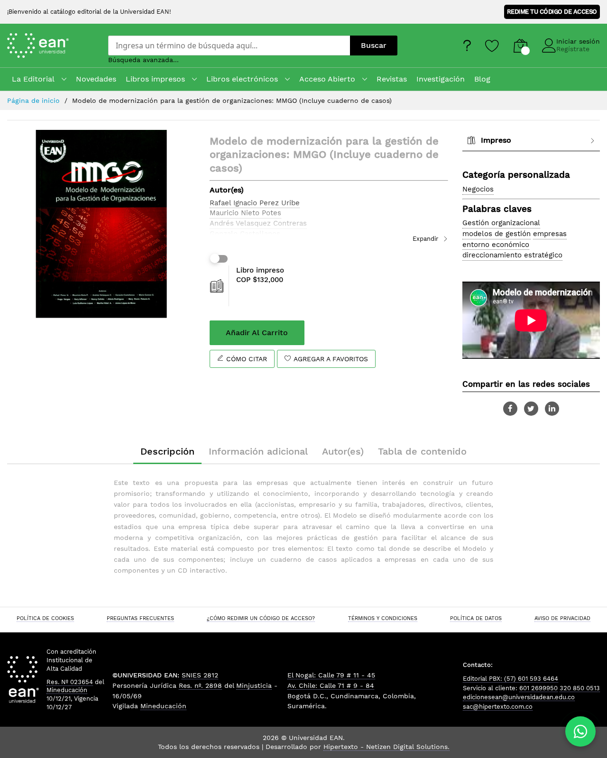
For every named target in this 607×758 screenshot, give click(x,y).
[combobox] (229, 45)
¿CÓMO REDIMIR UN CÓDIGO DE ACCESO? (261, 618)
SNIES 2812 (200, 675)
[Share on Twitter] (531, 409)
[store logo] (50, 45)
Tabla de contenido (422, 451)
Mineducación (66, 690)
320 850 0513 (580, 688)
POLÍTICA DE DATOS (476, 618)
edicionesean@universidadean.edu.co (519, 697)
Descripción (167, 451)
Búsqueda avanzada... (143, 60)
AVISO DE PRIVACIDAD (562, 618)
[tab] (531, 140)
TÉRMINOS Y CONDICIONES (382, 618)
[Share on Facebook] (510, 409)
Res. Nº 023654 (69, 681)
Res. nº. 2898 (200, 685)
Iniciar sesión (578, 41)
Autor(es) (343, 451)
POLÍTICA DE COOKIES (45, 618)
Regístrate (572, 49)
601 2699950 (538, 688)
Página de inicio (33, 100)
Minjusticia (254, 685)
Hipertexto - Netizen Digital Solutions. (386, 746)
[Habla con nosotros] (580, 731)
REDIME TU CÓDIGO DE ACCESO (552, 11)
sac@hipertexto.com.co (498, 706)
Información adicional (258, 451)
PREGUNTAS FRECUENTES (140, 618)
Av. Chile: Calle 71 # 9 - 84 (330, 685)
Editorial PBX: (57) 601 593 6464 (510, 678)
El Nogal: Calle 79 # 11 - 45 (331, 675)
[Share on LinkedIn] (552, 409)
